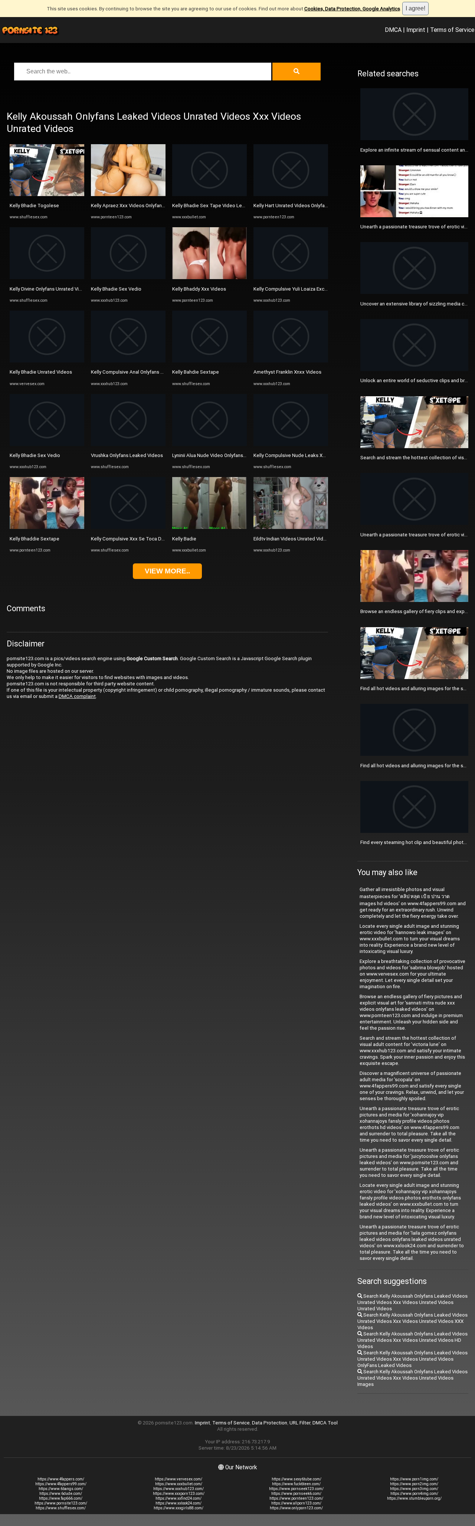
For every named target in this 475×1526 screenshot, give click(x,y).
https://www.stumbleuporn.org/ (414, 1498)
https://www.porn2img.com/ (414, 1484)
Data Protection (269, 1423)
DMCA (393, 29)
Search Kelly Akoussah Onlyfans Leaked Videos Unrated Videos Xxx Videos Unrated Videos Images (412, 1377)
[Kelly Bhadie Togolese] (47, 194)
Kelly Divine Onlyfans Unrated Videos (50, 289)
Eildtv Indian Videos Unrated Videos (292, 539)
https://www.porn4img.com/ (414, 1493)
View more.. (167, 571)
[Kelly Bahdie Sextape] (209, 361)
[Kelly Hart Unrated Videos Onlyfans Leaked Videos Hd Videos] (290, 194)
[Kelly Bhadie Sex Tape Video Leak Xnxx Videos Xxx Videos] (209, 194)
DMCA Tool (325, 1423)
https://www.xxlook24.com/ (178, 1503)
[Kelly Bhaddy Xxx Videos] (209, 277)
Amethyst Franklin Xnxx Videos (287, 372)
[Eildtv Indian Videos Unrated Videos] (290, 527)
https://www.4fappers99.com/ (60, 1484)
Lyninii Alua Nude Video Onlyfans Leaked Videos (225, 455)
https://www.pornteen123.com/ (296, 1498)
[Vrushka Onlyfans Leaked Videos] (128, 444)
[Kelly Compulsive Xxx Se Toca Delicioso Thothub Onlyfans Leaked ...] (128, 527)
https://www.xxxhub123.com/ (178, 1488)
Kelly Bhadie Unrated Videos (41, 372)
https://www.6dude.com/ (60, 1493)
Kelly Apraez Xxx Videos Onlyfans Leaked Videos (145, 205)
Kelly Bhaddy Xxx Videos (199, 289)
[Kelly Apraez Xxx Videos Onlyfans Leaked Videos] (128, 194)
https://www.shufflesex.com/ (61, 1508)
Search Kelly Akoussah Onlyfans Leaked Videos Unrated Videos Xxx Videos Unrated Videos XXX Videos (412, 1321)
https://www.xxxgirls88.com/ (178, 1508)
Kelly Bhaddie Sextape (34, 539)
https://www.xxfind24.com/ (178, 1498)
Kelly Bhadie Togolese (34, 205)
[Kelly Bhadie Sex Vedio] (47, 444)
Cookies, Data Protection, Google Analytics (352, 9)
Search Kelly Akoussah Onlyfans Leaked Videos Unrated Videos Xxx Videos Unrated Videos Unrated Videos (412, 1302)
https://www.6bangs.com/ (61, 1488)
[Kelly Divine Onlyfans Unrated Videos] (47, 277)
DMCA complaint (77, 696)
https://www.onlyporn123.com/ (296, 1508)
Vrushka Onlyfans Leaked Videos (127, 455)
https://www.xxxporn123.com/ (178, 1493)
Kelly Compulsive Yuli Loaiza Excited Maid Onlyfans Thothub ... (321, 289)
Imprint (415, 29)
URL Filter (299, 1423)
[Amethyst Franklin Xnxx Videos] (290, 361)
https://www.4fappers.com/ (60, 1479)
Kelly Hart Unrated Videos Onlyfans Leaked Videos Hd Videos (321, 205)
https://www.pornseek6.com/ (296, 1493)
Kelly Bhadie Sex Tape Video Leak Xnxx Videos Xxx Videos (237, 205)
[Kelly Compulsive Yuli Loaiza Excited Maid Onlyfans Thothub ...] (290, 277)
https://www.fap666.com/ (60, 1498)
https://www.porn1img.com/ (414, 1479)
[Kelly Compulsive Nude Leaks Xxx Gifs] (290, 444)
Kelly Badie (184, 539)
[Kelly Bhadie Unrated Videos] (47, 361)
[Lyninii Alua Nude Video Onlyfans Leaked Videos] (209, 444)
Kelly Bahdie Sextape (195, 372)
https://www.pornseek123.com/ (296, 1488)
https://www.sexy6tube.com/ (296, 1479)
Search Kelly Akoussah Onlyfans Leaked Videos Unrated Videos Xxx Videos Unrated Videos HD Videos (412, 1340)
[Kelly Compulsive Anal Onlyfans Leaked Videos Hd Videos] (128, 361)
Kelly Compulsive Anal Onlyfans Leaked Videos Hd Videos (154, 372)
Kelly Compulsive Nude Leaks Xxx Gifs (295, 455)
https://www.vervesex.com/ (178, 1479)
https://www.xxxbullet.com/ (178, 1484)
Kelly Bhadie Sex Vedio (35, 455)
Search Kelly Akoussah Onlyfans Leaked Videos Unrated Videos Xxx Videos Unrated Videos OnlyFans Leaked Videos (412, 1359)
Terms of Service (452, 29)
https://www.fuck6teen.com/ (296, 1484)
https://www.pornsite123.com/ (61, 1503)
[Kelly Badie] (209, 527)
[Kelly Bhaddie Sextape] (47, 527)
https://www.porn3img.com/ (414, 1488)
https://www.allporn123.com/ (296, 1503)
